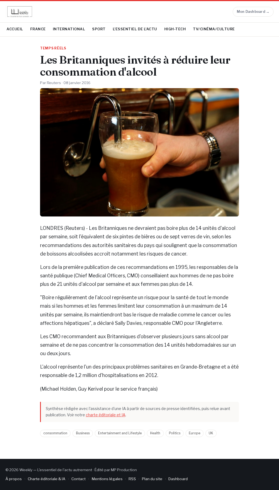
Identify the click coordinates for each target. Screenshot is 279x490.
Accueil (15, 29)
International (69, 29)
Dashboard (178, 479)
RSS (132, 479)
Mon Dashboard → (253, 12)
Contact (78, 479)
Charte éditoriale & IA (46, 479)
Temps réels (53, 48)
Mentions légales (107, 479)
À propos (13, 479)
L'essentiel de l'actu (135, 29)
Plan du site (152, 479)
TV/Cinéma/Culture (214, 29)
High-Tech (175, 29)
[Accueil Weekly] (19, 11)
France (38, 29)
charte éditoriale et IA (105, 414)
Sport (99, 29)
